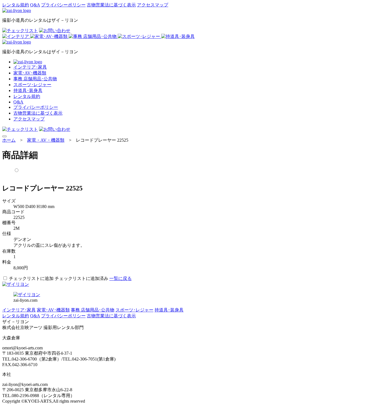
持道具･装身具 (27, 90)
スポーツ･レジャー (32, 84)
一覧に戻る (120, 278)
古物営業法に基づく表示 (111, 5)
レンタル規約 (15, 5)
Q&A (35, 5)
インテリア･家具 (30, 67)
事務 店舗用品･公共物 (35, 78)
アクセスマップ (152, 5)
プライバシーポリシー (63, 5)
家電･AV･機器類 (29, 73)
